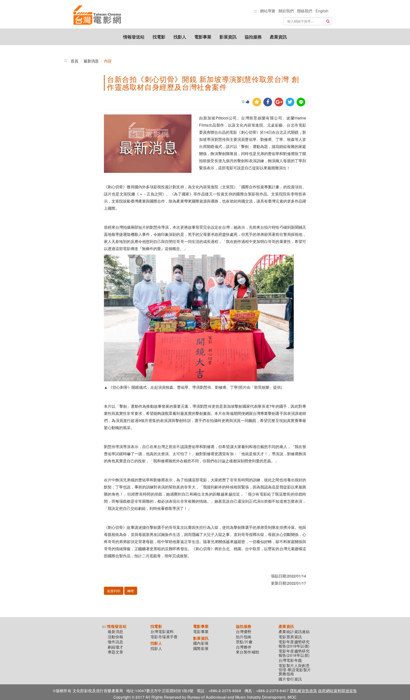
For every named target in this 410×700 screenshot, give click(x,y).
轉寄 (130, 590)
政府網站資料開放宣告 (337, 690)
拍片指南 (244, 637)
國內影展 (201, 643)
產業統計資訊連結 (294, 631)
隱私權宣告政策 (303, 690)
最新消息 (91, 61)
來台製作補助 (247, 652)
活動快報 (115, 637)
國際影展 (201, 648)
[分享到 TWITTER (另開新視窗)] (290, 102)
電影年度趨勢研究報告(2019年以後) (294, 644)
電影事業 (202, 37)
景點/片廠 (244, 642)
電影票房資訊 (290, 637)
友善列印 (113, 590)
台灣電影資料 (162, 631)
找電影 (159, 37)
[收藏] (257, 102)
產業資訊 (278, 37)
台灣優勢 (244, 631)
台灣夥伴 (244, 647)
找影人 (179, 37)
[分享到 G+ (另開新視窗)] (279, 102)
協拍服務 (253, 37)
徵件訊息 (115, 642)
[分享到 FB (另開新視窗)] (268, 102)
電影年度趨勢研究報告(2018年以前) (294, 653)
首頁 (74, 61)
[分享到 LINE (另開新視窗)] (301, 102)
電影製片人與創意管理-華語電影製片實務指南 (295, 669)
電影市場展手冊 (164, 637)
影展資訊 (228, 37)
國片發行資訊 (290, 679)
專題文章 (115, 652)
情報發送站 (133, 37)
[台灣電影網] (97, 15)
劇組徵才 (115, 647)
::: (255, 11)
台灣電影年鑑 (290, 660)
